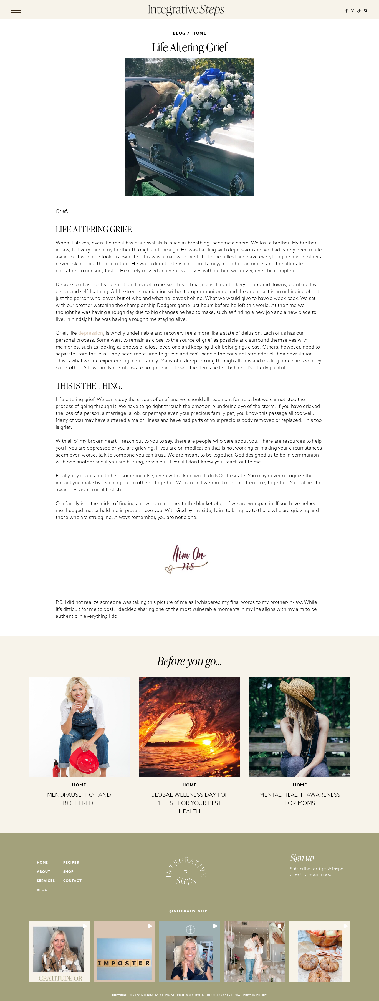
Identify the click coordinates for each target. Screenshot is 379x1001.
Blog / (182, 33)
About (44, 871)
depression (90, 333)
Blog (42, 889)
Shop (68, 871)
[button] (59, 951)
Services (46, 880)
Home (199, 33)
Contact (72, 880)
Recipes (71, 862)
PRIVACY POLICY (255, 995)
